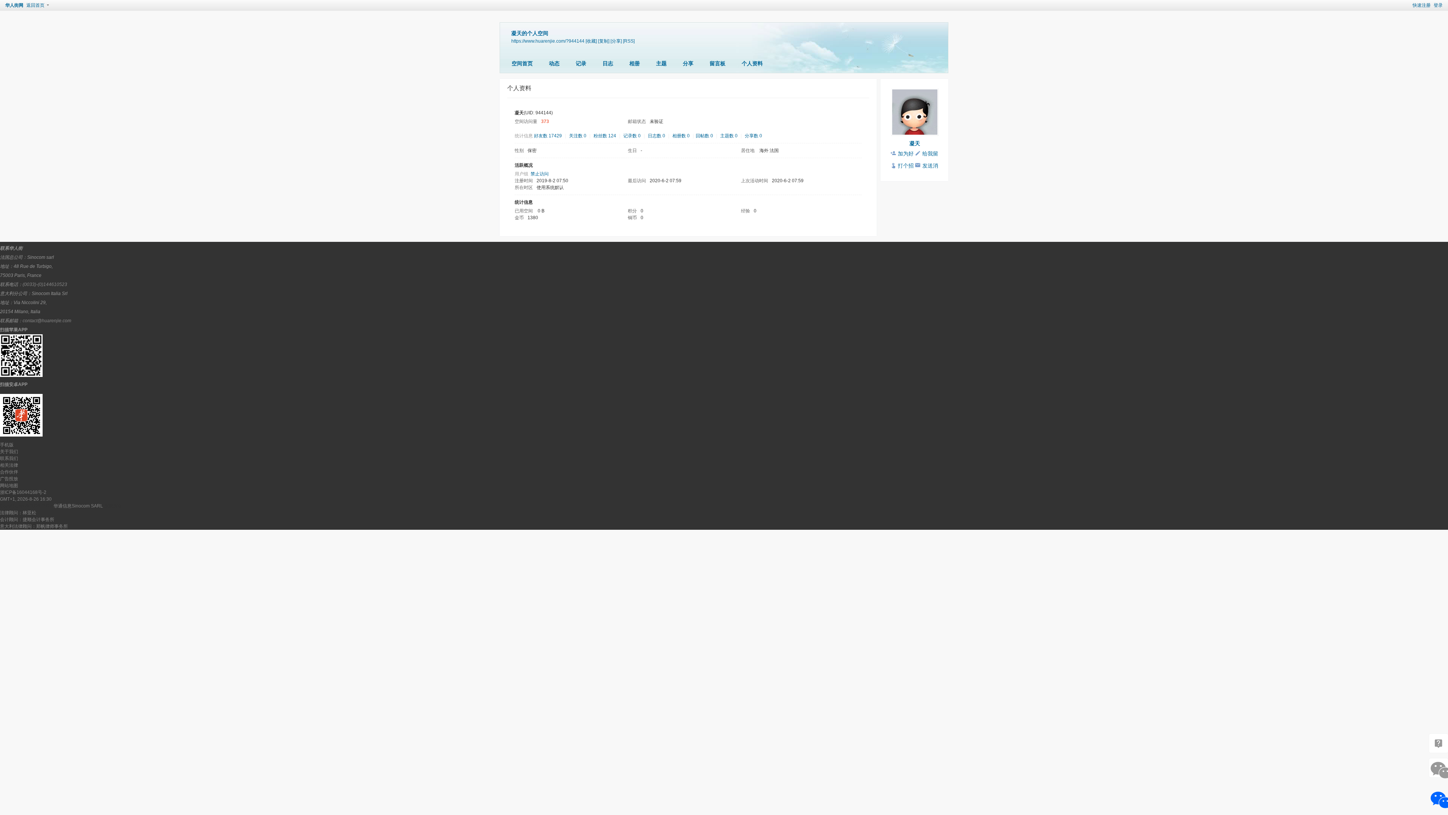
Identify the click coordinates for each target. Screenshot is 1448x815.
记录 (581, 63)
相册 (634, 63)
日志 (608, 63)
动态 (554, 63)
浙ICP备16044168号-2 (23, 492)
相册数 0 (681, 135)
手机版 (7, 444)
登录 (1438, 5)
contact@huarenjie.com (47, 320)
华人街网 (14, 5)
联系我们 (9, 458)
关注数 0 (577, 135)
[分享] (616, 40)
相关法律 (9, 465)
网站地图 (9, 485)
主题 (661, 63)
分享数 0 (753, 135)
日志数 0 (656, 135)
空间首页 (522, 63)
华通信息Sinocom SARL (78, 506)
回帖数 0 (704, 135)
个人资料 (752, 63)
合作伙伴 (9, 472)
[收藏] (591, 40)
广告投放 (9, 478)
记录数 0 (632, 135)
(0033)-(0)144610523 (45, 284)
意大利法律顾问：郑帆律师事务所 (34, 526)
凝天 (915, 143)
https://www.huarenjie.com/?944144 (547, 40)
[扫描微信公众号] (1438, 743)
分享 (688, 63)
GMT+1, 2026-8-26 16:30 (26, 499)
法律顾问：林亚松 (18, 512)
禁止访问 (540, 174)
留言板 (718, 63)
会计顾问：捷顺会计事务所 (27, 519)
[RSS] (629, 40)
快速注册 (1422, 5)
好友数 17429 (548, 135)
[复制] (603, 40)
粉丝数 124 (605, 135)
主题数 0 (729, 135)
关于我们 (9, 451)
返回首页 (35, 5)
